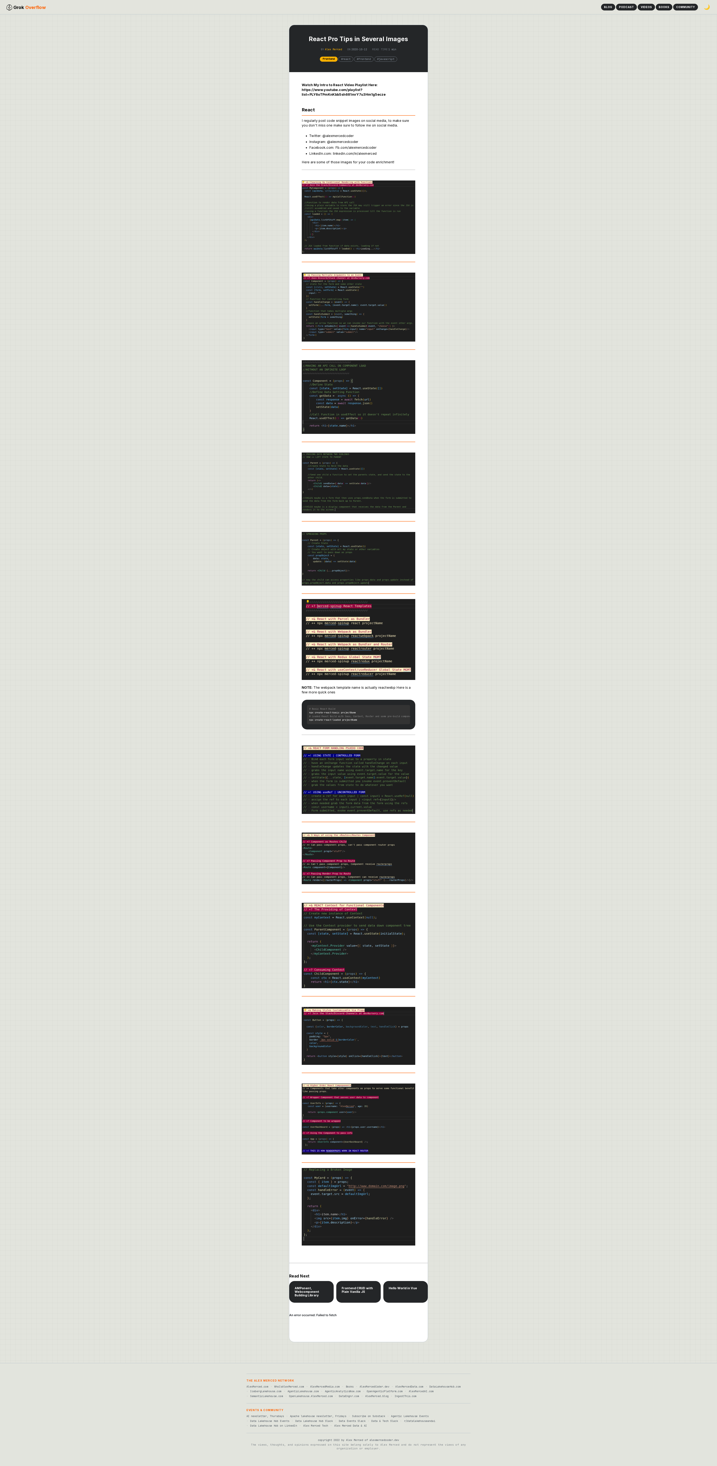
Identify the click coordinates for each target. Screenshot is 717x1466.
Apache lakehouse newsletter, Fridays (318, 1416)
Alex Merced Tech (315, 1425)
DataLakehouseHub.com (445, 1386)
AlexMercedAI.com (421, 1391)
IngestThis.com (406, 1396)
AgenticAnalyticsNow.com (343, 1391)
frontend (328, 59)
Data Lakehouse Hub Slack (314, 1421)
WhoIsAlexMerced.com (289, 1386)
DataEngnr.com (349, 1396)
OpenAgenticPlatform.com (385, 1391)
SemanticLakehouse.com (266, 1396)
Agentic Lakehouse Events (410, 1416)
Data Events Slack (352, 1421)
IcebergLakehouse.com (265, 1391)
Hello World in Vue (403, 1288)
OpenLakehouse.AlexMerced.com (311, 1396)
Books (350, 1386)
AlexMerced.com (257, 1386)
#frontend (364, 59)
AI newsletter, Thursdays (265, 1416)
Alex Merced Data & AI (350, 1425)
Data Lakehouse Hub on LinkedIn (273, 1425)
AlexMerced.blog (377, 1396)
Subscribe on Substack (368, 1416)
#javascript (385, 59)
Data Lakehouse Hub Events (269, 1421)
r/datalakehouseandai (419, 1421)
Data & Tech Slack (384, 1421)
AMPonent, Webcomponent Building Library (307, 1291)
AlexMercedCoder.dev (374, 1386)
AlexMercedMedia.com (325, 1386)
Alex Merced (333, 49)
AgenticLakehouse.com (303, 1391)
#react (345, 59)
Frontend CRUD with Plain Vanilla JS (357, 1290)
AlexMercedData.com (409, 1386)
